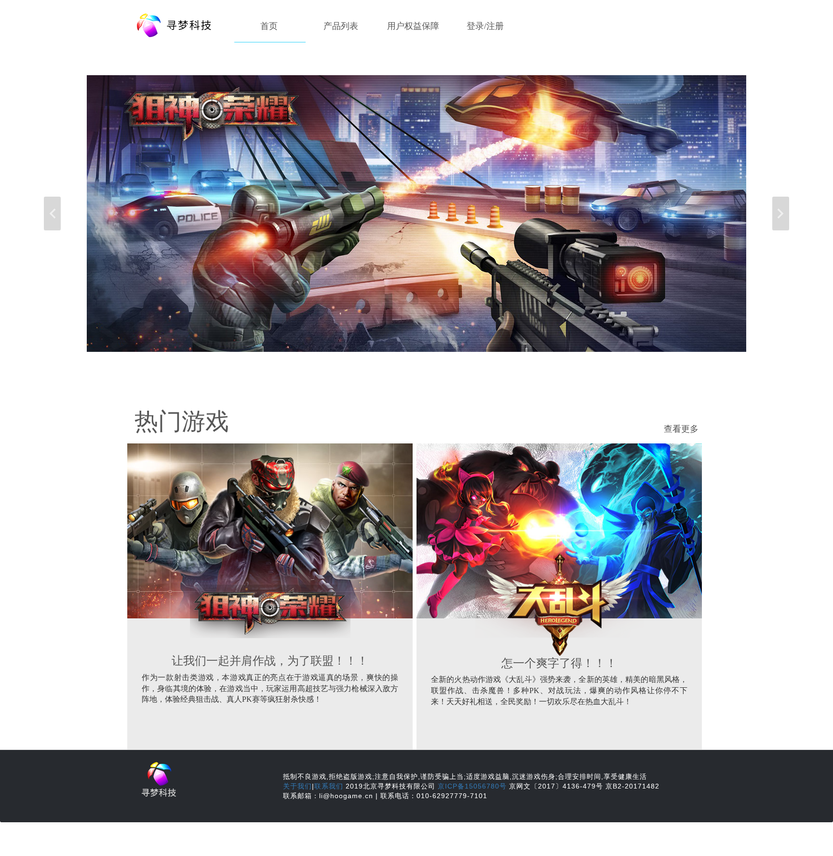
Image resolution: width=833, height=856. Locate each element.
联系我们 (328, 786)
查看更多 (681, 429)
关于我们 (297, 786)
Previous (52, 213)
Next (780, 213)
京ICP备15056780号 (472, 786)
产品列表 (340, 26)
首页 (269, 26)
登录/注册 (485, 26)
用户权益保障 (413, 26)
